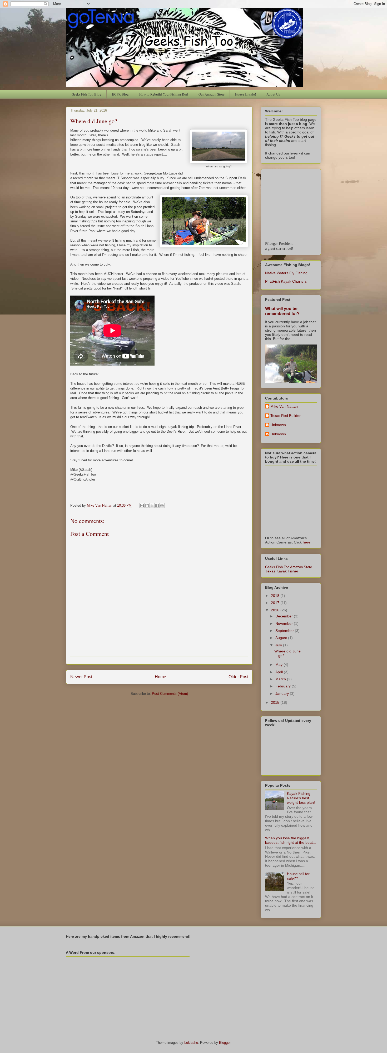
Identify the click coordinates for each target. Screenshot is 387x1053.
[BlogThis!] (147, 505)
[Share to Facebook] (157, 505)
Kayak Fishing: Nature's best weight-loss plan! (301, 798)
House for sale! (245, 94)
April (279, 672)
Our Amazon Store (212, 94)
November (284, 623)
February (283, 686)
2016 (275, 610)
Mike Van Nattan (284, 406)
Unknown (278, 425)
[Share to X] (152, 505)
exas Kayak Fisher (281, 571)
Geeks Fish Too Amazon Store (288, 567)
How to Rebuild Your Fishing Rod (163, 94)
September (285, 630)
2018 (275, 595)
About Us (273, 94)
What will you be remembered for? (282, 311)
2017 (275, 603)
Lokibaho (191, 1043)
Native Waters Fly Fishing (286, 273)
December (284, 616)
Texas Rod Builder (285, 415)
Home (160, 677)
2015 (275, 702)
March (281, 679)
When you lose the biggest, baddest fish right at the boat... (290, 840)
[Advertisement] (128, 995)
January (282, 693)
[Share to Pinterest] (162, 505)
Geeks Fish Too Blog (86, 94)
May (279, 664)
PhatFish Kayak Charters (286, 281)
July (279, 645)
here (306, 542)
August (281, 638)
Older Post (238, 677)
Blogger (224, 1043)
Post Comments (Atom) (170, 694)
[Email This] (142, 505)
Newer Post (81, 677)
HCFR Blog (120, 94)
